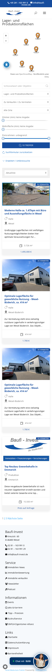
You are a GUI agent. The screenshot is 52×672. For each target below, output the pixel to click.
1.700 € (26, 340)
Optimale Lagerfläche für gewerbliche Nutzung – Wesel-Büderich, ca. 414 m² (21, 299)
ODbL (46, 77)
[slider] (3, 120)
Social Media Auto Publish (15, 670)
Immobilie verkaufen (17, 578)
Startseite (12, 637)
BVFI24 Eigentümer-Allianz (21, 624)
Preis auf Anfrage (26, 508)
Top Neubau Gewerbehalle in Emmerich (21, 468)
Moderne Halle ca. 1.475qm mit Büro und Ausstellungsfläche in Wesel (25, 212)
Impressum (13, 648)
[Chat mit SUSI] (41, 661)
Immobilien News (16, 567)
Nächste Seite (15, 518)
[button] (16, 160)
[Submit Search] (47, 86)
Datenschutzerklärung (19, 642)
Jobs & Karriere (14, 607)
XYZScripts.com (41, 670)
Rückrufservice (14, 618)
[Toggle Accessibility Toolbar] (6, 64)
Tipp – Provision (15, 613)
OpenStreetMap (25, 74)
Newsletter (13, 583)
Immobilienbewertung (18, 572)
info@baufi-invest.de (18, 554)
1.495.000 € (26, 251)
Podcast (11, 589)
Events (10, 602)
